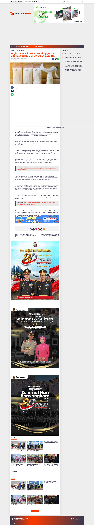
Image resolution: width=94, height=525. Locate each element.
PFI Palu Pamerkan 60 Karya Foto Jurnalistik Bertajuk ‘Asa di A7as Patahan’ (51, 465)
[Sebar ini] (53, 59)
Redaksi (31, 523)
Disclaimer (55, 523)
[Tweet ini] (56, 59)
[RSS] (44, 229)
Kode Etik (49, 523)
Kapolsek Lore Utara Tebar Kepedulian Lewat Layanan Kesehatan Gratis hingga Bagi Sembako (34, 465)
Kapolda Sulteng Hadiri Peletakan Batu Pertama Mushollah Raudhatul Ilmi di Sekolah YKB (18, 465)
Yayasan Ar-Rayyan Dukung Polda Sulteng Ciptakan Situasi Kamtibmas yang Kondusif (73, 58)
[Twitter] (33, 229)
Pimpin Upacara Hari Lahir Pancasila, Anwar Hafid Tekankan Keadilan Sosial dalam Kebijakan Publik (17, 451)
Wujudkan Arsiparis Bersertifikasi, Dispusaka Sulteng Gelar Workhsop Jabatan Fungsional (73, 66)
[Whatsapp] (58, 59)
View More (35, 511)
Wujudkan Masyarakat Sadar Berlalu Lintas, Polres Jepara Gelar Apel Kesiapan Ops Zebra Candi (74, 54)
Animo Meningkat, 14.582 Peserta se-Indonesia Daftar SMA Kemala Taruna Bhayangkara (51, 442)
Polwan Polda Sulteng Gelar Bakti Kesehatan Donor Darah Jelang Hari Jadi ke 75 (25, 234)
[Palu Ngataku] (20, 13)
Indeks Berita (72, 523)
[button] (83, 2)
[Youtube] (39, 229)
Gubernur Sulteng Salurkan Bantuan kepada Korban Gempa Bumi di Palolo (49, 234)
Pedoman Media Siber (39, 523)
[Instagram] (36, 229)
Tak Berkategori (14, 59)
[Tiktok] (41, 229)
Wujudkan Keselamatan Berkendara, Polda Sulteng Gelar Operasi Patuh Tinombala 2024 (74, 62)
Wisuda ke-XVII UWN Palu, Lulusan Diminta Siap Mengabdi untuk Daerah (33, 451)
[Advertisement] (47, 34)
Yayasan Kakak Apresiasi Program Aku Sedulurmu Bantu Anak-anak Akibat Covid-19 (73, 70)
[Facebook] (31, 229)
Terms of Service (63, 523)
